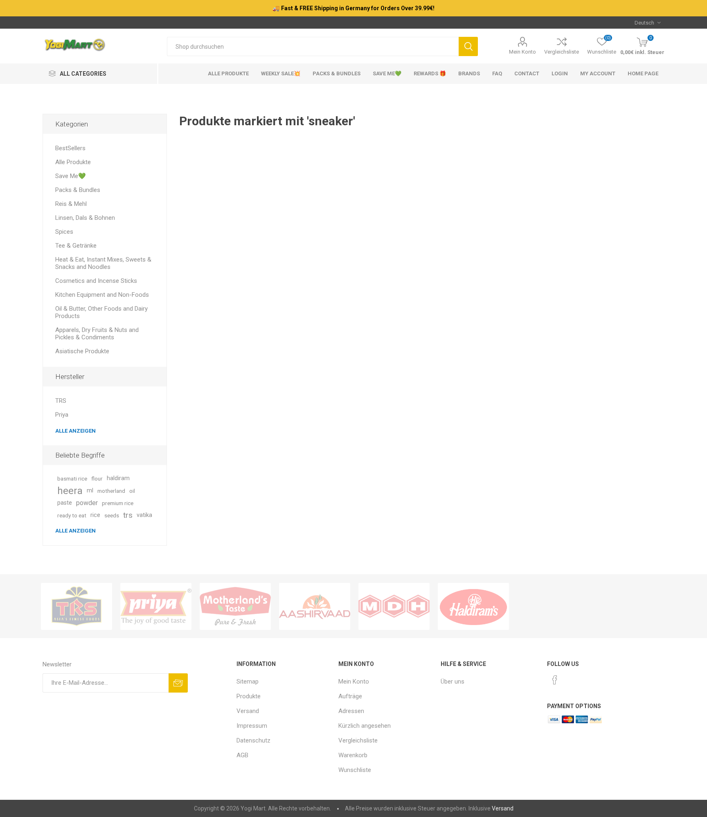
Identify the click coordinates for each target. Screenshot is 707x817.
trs (128, 515)
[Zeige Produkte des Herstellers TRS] (76, 606)
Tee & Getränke (76, 245)
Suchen (468, 46)
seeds (111, 515)
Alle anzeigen (75, 431)
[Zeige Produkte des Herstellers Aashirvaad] (314, 606)
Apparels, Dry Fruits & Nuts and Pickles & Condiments (97, 333)
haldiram (118, 478)
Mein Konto (522, 52)
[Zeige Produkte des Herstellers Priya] (155, 606)
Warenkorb (352, 755)
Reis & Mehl (71, 204)
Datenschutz (253, 740)
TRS (60, 400)
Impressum (251, 725)
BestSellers (70, 148)
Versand (247, 711)
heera (70, 491)
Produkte (248, 696)
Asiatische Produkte (82, 351)
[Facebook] (554, 679)
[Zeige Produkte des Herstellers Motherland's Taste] (235, 606)
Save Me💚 (70, 176)
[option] (76, 606)
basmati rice (72, 478)
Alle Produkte (73, 162)
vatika (144, 515)
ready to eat (71, 515)
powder (87, 503)
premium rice (117, 503)
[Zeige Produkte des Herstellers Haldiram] (473, 606)
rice (95, 515)
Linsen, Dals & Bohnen (85, 217)
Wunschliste (354, 770)
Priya (61, 414)
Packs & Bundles (77, 190)
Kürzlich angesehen (364, 725)
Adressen (351, 711)
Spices (64, 231)
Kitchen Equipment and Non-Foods (102, 294)
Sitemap (247, 681)
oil (132, 490)
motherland (111, 490)
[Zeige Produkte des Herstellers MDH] (394, 606)
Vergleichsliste (561, 52)
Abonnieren (178, 683)
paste (64, 502)
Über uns (452, 681)
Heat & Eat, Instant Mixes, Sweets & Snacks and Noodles (103, 263)
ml (90, 490)
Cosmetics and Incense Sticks (96, 280)
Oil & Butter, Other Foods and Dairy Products (101, 312)
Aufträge (350, 696)
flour (97, 478)
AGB (242, 755)
